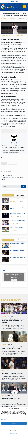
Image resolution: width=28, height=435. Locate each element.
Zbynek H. (4, 20)
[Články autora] (20, 131)
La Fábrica (12, 230)
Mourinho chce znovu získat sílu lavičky (13, 373)
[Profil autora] (7, 131)
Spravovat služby (4, 419)
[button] (26, 408)
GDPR (17, 433)
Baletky (12, 246)
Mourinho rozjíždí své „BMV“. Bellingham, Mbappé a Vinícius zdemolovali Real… (17, 221)
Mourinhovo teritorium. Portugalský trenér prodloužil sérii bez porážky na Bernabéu (17, 207)
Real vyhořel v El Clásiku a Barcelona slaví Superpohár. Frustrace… (17, 258)
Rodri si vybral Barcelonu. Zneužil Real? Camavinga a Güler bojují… (17, 244)
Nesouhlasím (14, 426)
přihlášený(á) (9, 177)
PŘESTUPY (20, 240)
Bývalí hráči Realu (14, 201)
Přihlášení (12, 1)
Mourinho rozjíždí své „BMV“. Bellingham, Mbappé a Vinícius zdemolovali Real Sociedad (13, 320)
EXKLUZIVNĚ (8, 240)
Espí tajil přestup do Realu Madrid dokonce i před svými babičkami (11, 399)
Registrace (18, 1)
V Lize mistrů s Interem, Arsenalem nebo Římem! (17, 214)
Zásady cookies (13, 433)
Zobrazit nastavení (14, 430)
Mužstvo (3, 18)
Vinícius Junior (12, 163)
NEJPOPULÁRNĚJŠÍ (20, 195)
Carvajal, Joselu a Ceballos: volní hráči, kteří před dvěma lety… (17, 199)
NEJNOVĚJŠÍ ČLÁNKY (8, 195)
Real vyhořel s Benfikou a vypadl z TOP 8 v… (17, 251)
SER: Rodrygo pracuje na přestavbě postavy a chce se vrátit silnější (12, 347)
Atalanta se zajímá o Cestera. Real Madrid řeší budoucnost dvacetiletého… (17, 228)
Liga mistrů (12, 216)
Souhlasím (14, 423)
